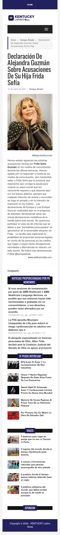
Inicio (13, 39)
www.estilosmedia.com (40, 257)
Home (30, 4)
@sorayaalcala (23, 253)
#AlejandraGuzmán (42, 155)
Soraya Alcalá (27, 39)
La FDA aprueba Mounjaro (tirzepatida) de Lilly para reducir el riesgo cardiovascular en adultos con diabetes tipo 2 (29, 324)
